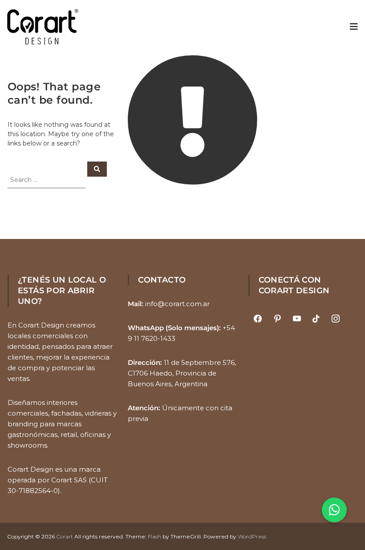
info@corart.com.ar (177, 303)
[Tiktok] (316, 319)
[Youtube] (297, 319)
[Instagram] (335, 319)
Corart (64, 536)
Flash (154, 536)
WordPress (252, 536)
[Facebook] (258, 319)
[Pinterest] (277, 319)
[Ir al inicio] (42, 26)
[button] (334, 509)
